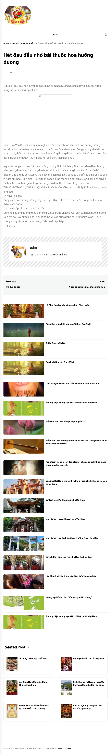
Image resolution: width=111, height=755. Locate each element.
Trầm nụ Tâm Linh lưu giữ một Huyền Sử (65, 421)
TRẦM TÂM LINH (64, 749)
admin (34, 247)
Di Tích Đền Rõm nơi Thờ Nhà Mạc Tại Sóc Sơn (69, 556)
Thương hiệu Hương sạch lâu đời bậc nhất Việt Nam (71, 402)
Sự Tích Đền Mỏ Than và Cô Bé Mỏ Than (65, 499)
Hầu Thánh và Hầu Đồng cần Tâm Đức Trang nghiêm (71, 575)
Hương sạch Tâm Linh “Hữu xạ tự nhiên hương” (69, 597)
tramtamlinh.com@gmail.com (51, 254)
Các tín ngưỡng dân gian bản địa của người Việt (87, 707)
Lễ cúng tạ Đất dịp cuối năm (33, 658)
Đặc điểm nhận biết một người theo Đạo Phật (68, 324)
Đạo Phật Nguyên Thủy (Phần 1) (61, 362)
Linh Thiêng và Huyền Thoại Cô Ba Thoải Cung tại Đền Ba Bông (88, 683)
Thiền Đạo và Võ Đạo (56, 343)
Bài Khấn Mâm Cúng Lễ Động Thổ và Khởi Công (33, 683)
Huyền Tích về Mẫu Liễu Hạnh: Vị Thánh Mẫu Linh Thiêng (34, 707)
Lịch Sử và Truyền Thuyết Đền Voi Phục (65, 518)
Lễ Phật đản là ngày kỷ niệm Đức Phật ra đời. (68, 305)
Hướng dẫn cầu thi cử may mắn (88, 658)
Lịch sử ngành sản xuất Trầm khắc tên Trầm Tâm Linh (72, 383)
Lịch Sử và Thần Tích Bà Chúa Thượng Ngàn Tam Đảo (72, 537)
